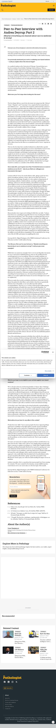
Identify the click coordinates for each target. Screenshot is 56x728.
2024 (18, 19)
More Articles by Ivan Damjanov (17, 533)
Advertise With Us (9, 706)
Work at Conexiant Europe (11, 700)
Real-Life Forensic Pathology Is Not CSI (18, 634)
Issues (14, 19)
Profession (6, 25)
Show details (48, 371)
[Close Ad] (53, 722)
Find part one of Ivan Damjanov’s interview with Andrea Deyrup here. (27, 48)
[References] (5, 47)
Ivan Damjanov (8, 40)
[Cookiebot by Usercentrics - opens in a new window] (42, 352)
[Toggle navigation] (53, 5)
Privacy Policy (8, 704)
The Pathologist (6, 19)
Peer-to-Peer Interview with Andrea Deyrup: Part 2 (39, 19)
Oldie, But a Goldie (43, 650)
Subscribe (13, 496)
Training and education (16, 25)
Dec (22, 19)
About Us (7, 698)
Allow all (45, 375)
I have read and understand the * (20, 491)
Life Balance (19, 649)
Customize (27, 375)
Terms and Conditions (10, 702)
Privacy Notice (15, 492)
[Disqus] (28, 577)
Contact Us (7, 708)
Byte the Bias (45, 634)
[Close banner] (53, 352)
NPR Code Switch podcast (32, 201)
